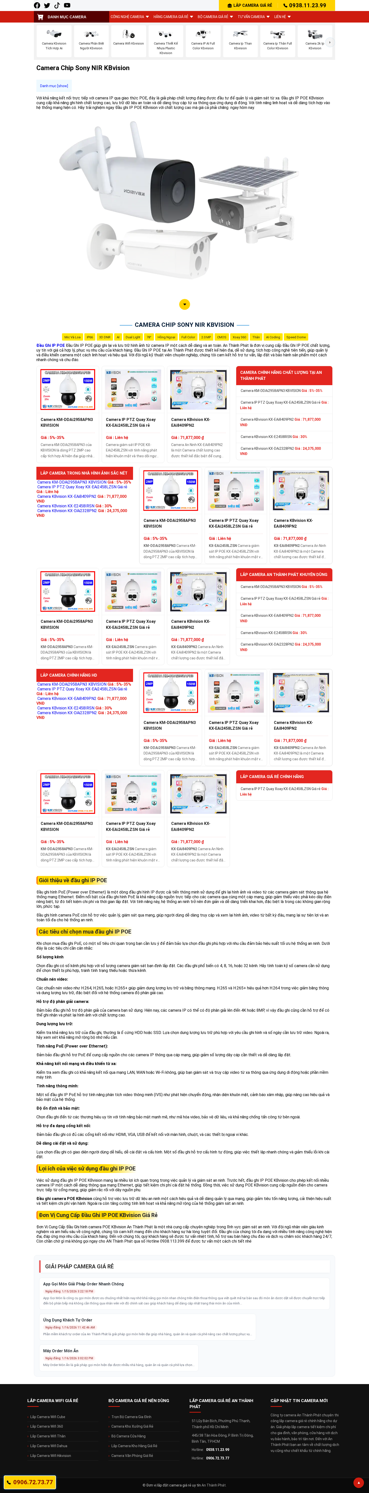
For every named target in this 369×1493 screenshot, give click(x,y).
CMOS (221, 337)
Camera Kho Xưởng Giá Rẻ (132, 1426)
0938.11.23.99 (307, 5)
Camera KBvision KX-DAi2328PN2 (280, 451)
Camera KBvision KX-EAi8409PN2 (190, 422)
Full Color (188, 337)
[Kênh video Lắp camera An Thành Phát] (57, 5)
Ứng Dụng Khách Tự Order (67, 1320)
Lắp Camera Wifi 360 (46, 1426)
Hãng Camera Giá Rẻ (171, 17)
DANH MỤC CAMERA (67, 17)
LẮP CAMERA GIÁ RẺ (252, 5)
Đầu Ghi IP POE (50, 345)
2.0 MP (206, 337)
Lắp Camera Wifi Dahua (48, 1446)
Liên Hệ (280, 17)
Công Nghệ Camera (127, 17)
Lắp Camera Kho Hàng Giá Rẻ (134, 1446)
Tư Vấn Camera (251, 17)
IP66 (90, 337)
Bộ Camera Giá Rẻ (213, 17)
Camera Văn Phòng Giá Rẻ (132, 1456)
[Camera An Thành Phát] (47, 5)
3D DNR (104, 337)
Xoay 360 (239, 337)
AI (118, 337)
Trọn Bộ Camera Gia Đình (131, 1417)
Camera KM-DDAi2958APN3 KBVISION (67, 422)
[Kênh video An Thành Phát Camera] (67, 5)
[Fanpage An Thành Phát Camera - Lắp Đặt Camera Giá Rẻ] (37, 5)
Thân (256, 337)
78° (149, 337)
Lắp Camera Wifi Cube (47, 1417)
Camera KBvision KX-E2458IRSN (274, 437)
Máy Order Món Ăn (60, 1351)
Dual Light (133, 337)
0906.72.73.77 (217, 1458)
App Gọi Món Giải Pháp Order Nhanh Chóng (83, 1284)
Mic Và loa (73, 337)
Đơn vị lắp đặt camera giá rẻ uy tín (173, 1485)
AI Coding (273, 337)
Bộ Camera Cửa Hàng (128, 1436)
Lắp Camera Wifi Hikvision (50, 1456)
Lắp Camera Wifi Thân (48, 1436)
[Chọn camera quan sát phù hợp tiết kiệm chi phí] (330, 42)
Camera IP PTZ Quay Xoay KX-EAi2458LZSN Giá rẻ (131, 422)
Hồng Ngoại (166, 337)
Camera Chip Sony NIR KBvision (184, 324)
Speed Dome (296, 337)
